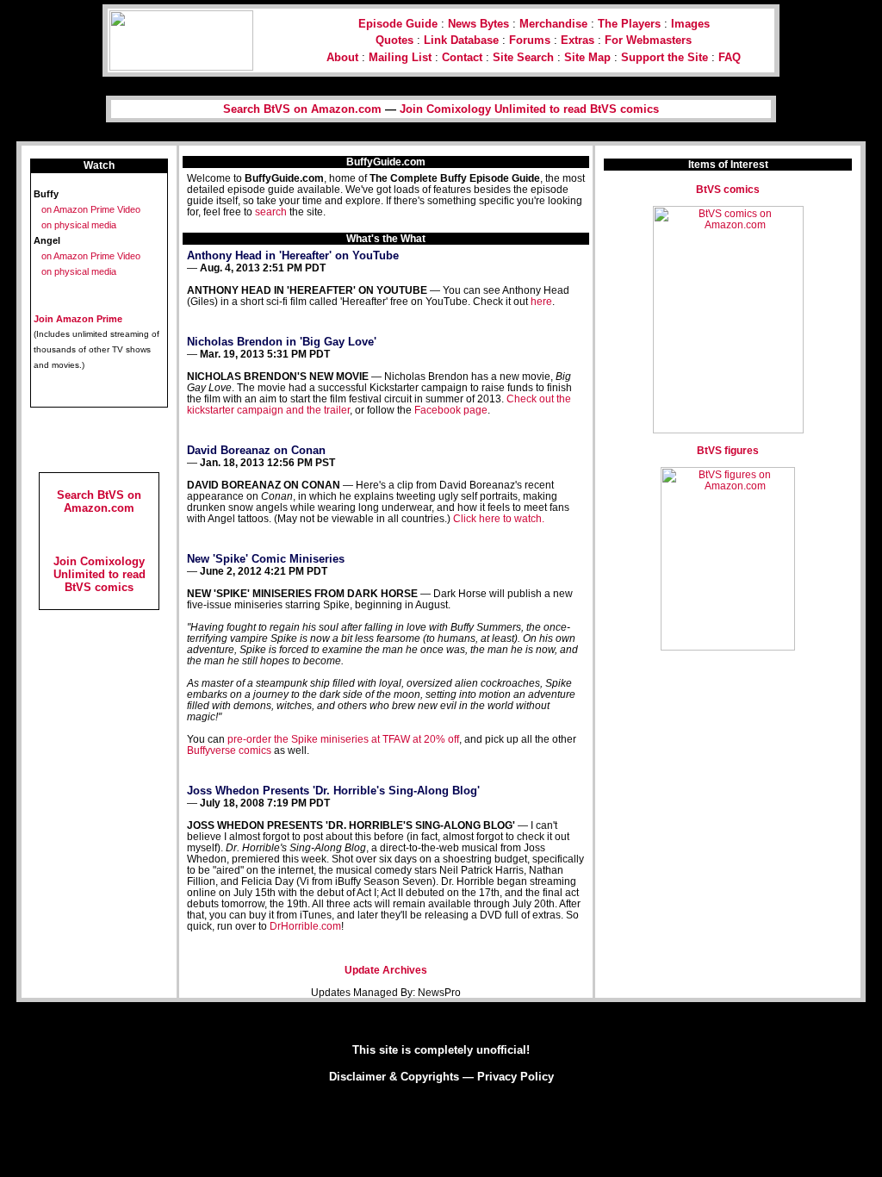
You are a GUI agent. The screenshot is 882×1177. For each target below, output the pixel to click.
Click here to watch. (498, 518)
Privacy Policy (515, 1076)
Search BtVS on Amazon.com (302, 109)
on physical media (78, 225)
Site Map (587, 57)
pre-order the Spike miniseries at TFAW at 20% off (343, 738)
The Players (629, 23)
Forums (529, 40)
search (271, 211)
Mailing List (400, 57)
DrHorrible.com (305, 925)
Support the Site (664, 57)
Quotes (394, 40)
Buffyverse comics (229, 750)
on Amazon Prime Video (90, 209)
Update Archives (386, 969)
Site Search (523, 57)
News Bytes (478, 23)
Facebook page (451, 409)
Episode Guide (398, 23)
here (541, 301)
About (342, 57)
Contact (462, 57)
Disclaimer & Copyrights (394, 1076)
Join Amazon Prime (78, 319)
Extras (577, 40)
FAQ (729, 57)
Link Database (461, 40)
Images (690, 23)
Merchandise (553, 23)
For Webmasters (648, 40)
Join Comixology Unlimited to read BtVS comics (529, 109)
